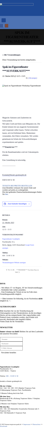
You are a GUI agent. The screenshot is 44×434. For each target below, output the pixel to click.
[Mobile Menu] (4, 20)
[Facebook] (1, 25)
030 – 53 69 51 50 (12, 376)
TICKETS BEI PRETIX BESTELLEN (17, 186)
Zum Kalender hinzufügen (17, 204)
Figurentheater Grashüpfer (11, 239)
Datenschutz (36, 424)
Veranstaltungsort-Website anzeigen (14, 262)
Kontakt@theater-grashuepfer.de (14, 175)
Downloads (3, 426)
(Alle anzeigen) (32, 78)
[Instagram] (6, 25)
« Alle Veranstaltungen (11, 55)
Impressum (26, 424)
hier (6, 194)
